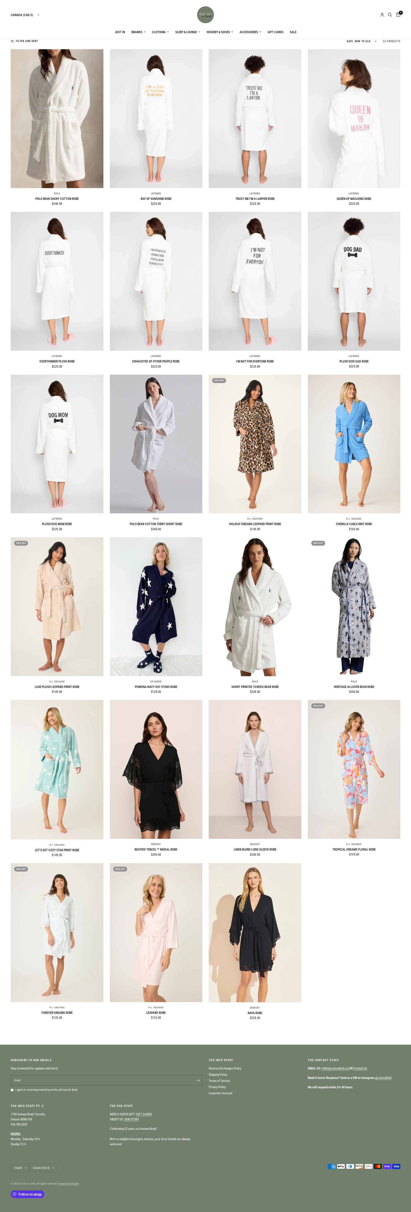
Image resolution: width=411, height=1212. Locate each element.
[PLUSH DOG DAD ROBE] (354, 281)
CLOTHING (159, 32)
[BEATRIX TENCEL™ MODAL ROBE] (156, 769)
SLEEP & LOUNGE (186, 32)
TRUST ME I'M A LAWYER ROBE (255, 199)
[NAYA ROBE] (255, 932)
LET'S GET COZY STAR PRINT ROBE (57, 850)
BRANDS (136, 32)
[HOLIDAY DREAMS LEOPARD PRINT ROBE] (255, 444)
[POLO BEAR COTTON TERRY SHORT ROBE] (156, 444)
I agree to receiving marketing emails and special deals (46, 1089)
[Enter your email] (198, 1080)
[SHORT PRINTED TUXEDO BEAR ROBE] (255, 606)
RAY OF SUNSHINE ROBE (156, 199)
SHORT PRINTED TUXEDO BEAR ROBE (255, 687)
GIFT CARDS (275, 32)
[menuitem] (120, 32)
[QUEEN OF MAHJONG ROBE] (354, 118)
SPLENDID (156, 681)
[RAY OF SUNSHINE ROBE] (156, 118)
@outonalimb (383, 1078)
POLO (57, 193)
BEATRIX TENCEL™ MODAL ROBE (156, 849)
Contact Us (360, 1068)
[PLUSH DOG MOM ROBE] (57, 444)
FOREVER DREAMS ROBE (57, 1013)
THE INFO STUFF (221, 1060)
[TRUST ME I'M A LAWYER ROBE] (255, 118)
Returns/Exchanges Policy (225, 1068)
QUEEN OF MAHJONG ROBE (354, 199)
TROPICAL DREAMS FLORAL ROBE (354, 849)
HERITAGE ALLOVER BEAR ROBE (354, 687)
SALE (293, 32)
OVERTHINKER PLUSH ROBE (57, 361)
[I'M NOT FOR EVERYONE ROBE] (255, 281)
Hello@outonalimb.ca (335, 1068)
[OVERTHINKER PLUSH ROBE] (57, 281)
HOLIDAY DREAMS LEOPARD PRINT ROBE (255, 524)
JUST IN (120, 32)
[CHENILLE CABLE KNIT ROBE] (354, 444)
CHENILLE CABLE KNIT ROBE (354, 524)
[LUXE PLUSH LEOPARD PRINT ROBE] (57, 606)
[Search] (390, 14)
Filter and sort (27, 41)
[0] (397, 14)
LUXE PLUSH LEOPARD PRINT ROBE (57, 687)
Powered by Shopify (68, 1183)
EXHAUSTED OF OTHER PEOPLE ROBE (156, 361)
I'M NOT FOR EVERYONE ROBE (255, 361)
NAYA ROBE (255, 1013)
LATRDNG (156, 193)
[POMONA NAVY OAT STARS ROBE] (156, 606)
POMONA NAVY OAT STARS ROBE (156, 687)
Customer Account (220, 1093)
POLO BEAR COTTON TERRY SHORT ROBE (156, 524)
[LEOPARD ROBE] (156, 932)
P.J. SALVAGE (255, 518)
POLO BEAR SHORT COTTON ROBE (57, 199)
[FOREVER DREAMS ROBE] (57, 932)
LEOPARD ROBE (156, 1013)
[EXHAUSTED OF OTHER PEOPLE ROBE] (156, 281)
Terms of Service (219, 1081)
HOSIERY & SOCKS (218, 32)
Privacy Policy (217, 1087)
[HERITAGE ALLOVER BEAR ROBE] (354, 606)
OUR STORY (131, 1119)
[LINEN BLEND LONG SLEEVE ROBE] (255, 769)
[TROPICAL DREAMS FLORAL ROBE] (354, 769)
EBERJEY (156, 844)
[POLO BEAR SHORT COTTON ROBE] (57, 118)
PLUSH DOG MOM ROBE (57, 524)
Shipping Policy (218, 1075)
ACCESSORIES (249, 32)
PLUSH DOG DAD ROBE (354, 361)
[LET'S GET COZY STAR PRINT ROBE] (57, 769)
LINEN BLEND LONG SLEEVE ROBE (255, 849)
